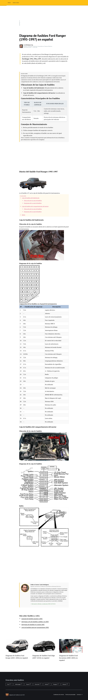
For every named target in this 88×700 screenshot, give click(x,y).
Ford (19, 23)
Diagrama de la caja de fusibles (33, 203)
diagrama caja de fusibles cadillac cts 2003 (35, 622)
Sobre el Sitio (16, 2)
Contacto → (79, 694)
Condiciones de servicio (58, 694)
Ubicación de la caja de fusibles (33, 200)
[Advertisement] (44, 156)
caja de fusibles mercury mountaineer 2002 (35, 627)
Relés (23, 215)
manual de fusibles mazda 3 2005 (31, 619)
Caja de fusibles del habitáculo (30, 198)
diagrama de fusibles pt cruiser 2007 (33, 624)
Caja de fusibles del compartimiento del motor (35, 206)
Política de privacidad (70, 694)
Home (9, 2)
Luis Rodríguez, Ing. (28, 45)
